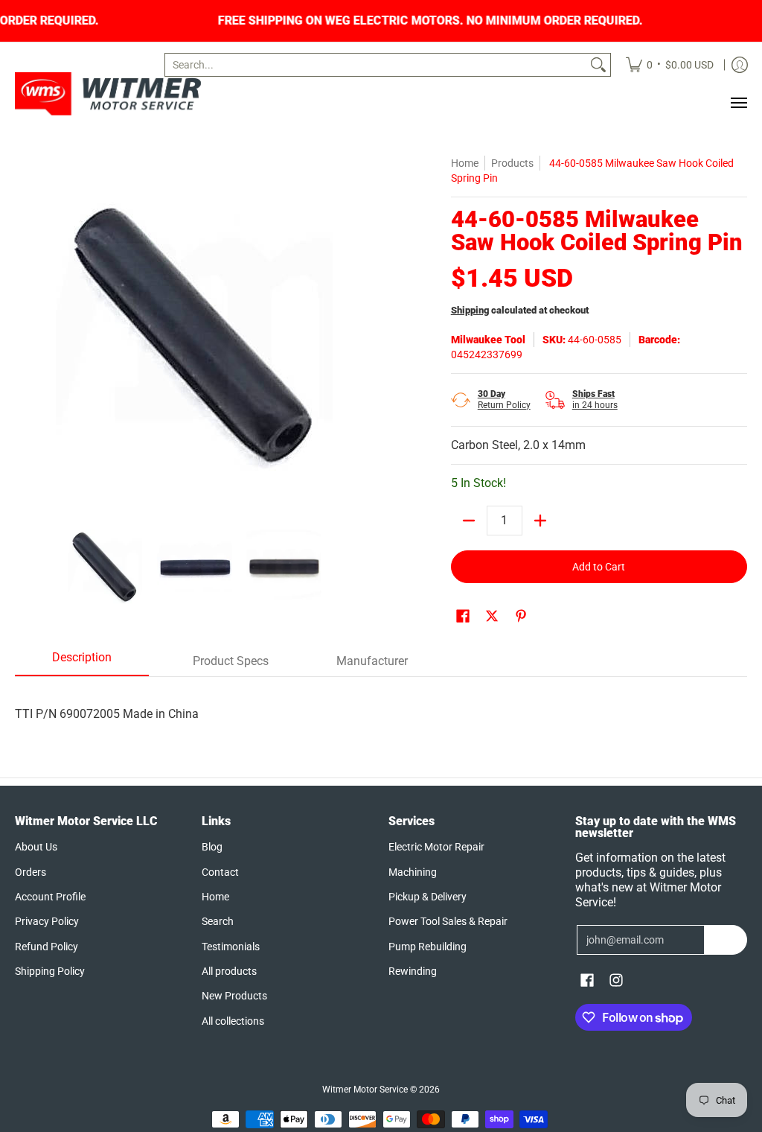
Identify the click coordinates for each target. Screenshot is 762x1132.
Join (726, 940)
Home (464, 163)
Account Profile (50, 897)
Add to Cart (598, 567)
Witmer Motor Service (365, 1089)
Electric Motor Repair (436, 847)
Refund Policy (46, 947)
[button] (462, 616)
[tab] (82, 662)
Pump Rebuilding (427, 947)
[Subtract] (469, 520)
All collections (233, 1021)
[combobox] (375, 65)
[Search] (598, 65)
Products (512, 163)
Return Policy (504, 399)
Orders (30, 872)
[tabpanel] (381, 699)
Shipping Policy (50, 971)
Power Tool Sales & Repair (448, 921)
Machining (412, 872)
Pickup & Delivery (427, 897)
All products (229, 971)
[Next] (363, 335)
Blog (212, 847)
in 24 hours (595, 399)
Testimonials (231, 947)
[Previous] (25, 335)
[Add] (540, 520)
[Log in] (740, 65)
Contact (220, 872)
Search (218, 921)
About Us (36, 847)
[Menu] (738, 103)
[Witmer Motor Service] (108, 94)
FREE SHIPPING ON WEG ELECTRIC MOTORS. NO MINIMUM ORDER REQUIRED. (472, 21)
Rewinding (412, 971)
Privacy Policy (47, 921)
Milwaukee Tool (488, 340)
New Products (234, 996)
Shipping (470, 310)
